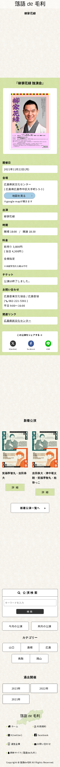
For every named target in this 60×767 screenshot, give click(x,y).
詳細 (16, 487)
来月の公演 (44, 626)
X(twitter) (16, 735)
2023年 (16, 688)
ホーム (14, 726)
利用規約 (41, 726)
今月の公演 (15, 626)
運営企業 (15, 743)
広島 (48, 647)
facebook (42, 735)
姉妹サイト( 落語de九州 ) (23, 752)
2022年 (43, 688)
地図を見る (19, 196)
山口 (11, 647)
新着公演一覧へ (30, 508)
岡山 (39, 658)
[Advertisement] (30, 48)
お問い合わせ (44, 743)
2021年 (16, 699)
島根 (30, 647)
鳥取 (20, 658)
